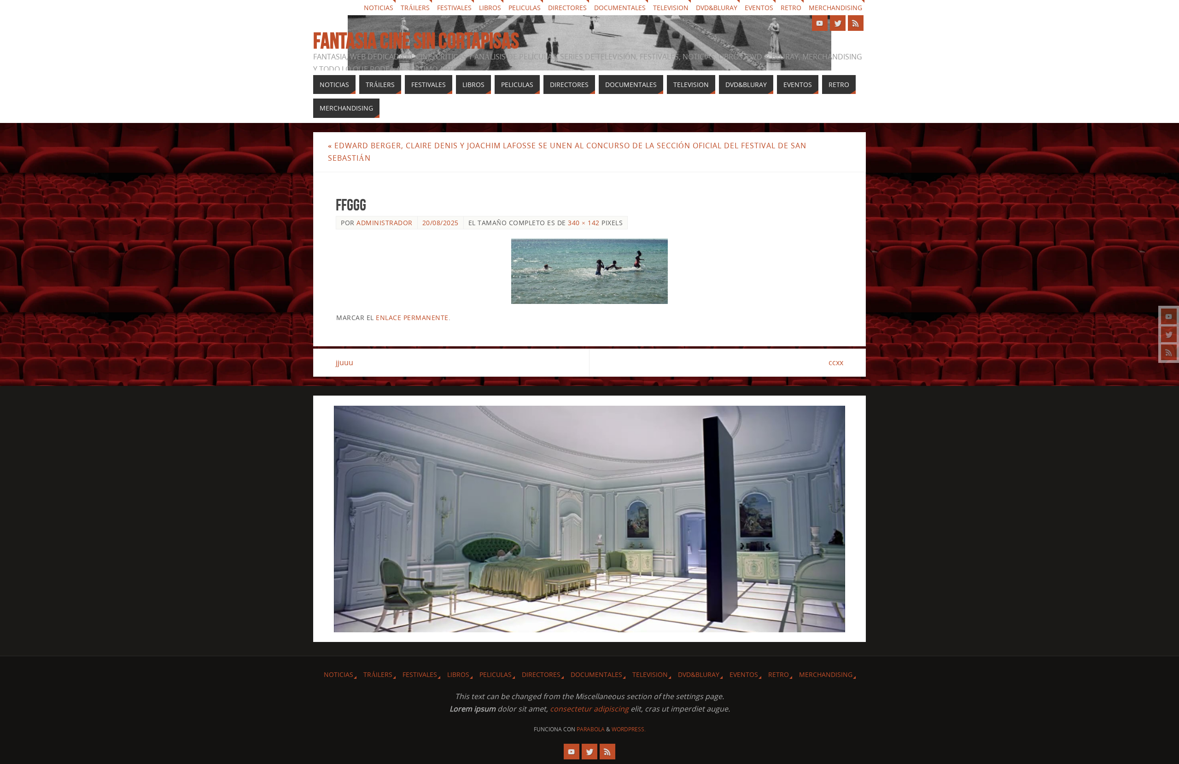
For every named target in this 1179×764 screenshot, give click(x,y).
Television (671, 7)
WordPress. (629, 729)
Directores (567, 7)
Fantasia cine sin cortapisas (416, 41)
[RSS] (1169, 352)
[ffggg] (589, 271)
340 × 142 (584, 222)
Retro (791, 7)
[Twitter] (1169, 334)
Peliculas (524, 7)
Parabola (591, 729)
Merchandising (835, 7)
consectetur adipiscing (589, 709)
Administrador (384, 222)
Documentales (620, 7)
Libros (490, 7)
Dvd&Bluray (716, 7)
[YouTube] (1169, 316)
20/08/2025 (440, 222)
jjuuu (344, 362)
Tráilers (415, 7)
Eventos (759, 7)
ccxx (836, 362)
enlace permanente (412, 317)
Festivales (454, 7)
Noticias (378, 7)
